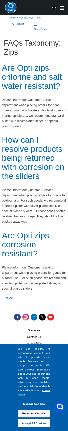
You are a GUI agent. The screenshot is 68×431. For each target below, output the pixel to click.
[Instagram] (25, 317)
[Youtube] (50, 317)
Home (12, 17)
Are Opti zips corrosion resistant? (25, 244)
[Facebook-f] (17, 317)
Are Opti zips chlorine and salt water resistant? (32, 76)
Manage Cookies (34, 403)
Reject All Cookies (34, 413)
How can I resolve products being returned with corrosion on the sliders (33, 158)
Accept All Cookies (34, 423)
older (7, 297)
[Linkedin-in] (34, 317)
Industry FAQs (26, 17)
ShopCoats (41, 29)
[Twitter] (42, 317)
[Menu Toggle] (62, 8)
